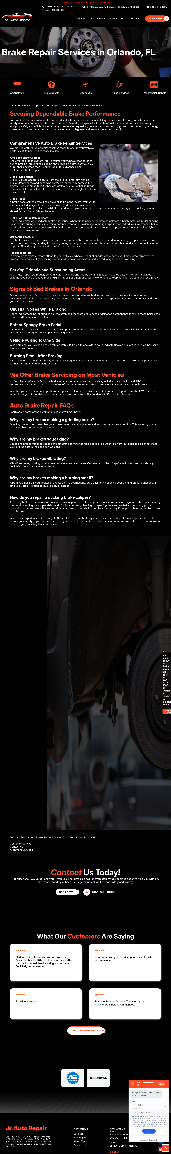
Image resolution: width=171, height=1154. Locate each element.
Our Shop (79, 18)
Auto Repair (97, 18)
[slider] (20, 950)
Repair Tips (116, 18)
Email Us (114, 1152)
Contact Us (135, 18)
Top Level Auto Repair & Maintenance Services (61, 105)
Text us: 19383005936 (53, 10)
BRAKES (97, 105)
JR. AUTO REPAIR (20, 105)
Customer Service (20, 843)
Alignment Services (21, 849)
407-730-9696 (165, 682)
